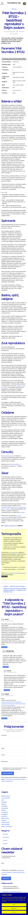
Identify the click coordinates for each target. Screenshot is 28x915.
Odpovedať (4, 647)
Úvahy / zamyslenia (6, 826)
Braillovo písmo (5, 796)
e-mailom (8, 509)
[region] (14, 904)
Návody (3, 804)
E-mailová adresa (6, 857)
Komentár (4, 735)
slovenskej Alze (7, 456)
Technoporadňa (13, 552)
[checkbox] (24, 3)
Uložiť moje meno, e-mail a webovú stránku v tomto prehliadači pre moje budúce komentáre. (14, 768)
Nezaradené (4, 808)
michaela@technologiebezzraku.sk (16, 573)
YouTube (5, 843)
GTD (2, 800)
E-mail (3, 754)
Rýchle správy (5, 818)
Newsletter (4, 806)
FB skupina (6, 837)
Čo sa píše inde (5, 798)
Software (3, 820)
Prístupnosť (4, 812)
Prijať (14, 904)
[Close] (26, 894)
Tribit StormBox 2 (15, 464)
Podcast (3, 810)
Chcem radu (4, 576)
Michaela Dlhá (12, 31)
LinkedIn (22, 512)
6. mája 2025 (21, 31)
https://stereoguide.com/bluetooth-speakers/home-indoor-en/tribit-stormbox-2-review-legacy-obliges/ (13, 703)
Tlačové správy (5, 822)
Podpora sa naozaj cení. (10, 525)
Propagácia (4, 814)
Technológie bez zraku (14, 3)
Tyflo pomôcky (5, 824)
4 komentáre (15, 33)
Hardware (14, 9)
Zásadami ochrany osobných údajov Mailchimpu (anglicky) (13, 872)
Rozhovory (4, 816)
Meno (3, 748)
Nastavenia (14, 908)
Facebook (5, 834)
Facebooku (4, 507)
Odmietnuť (14, 912)
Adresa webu (4, 761)
